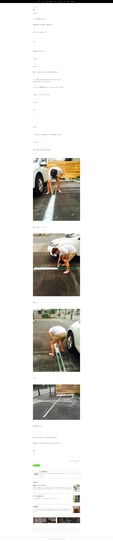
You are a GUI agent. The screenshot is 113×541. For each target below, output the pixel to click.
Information (73, 1)
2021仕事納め (35, 506)
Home (39, 1)
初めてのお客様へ (49, 1)
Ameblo (60, 1)
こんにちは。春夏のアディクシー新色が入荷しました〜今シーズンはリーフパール (46, 498)
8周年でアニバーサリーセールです (39, 485)
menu (55, 1)
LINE (64, 1)
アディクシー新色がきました (38, 496)
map (43, 1)
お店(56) (34, 453)
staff (68, 1)
